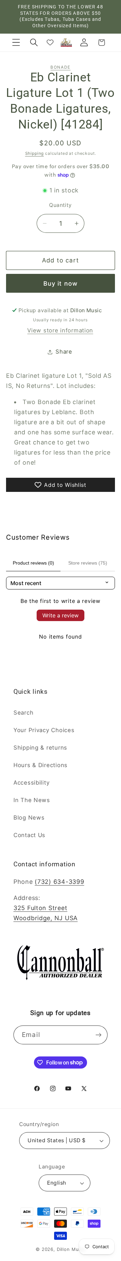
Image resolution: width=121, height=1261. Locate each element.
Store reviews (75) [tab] (87, 563)
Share (63, 351)
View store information (60, 330)
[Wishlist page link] (50, 42)
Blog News (28, 817)
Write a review (60, 615)
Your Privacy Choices (43, 730)
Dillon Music (71, 1249)
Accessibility (31, 782)
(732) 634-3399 (59, 881)
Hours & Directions (40, 765)
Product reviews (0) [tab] (33, 563)
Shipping (34, 153)
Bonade (60, 67)
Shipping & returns (40, 747)
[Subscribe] (98, 1034)
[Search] (34, 42)
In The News (31, 800)
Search (23, 712)
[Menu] (16, 42)
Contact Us (29, 835)
